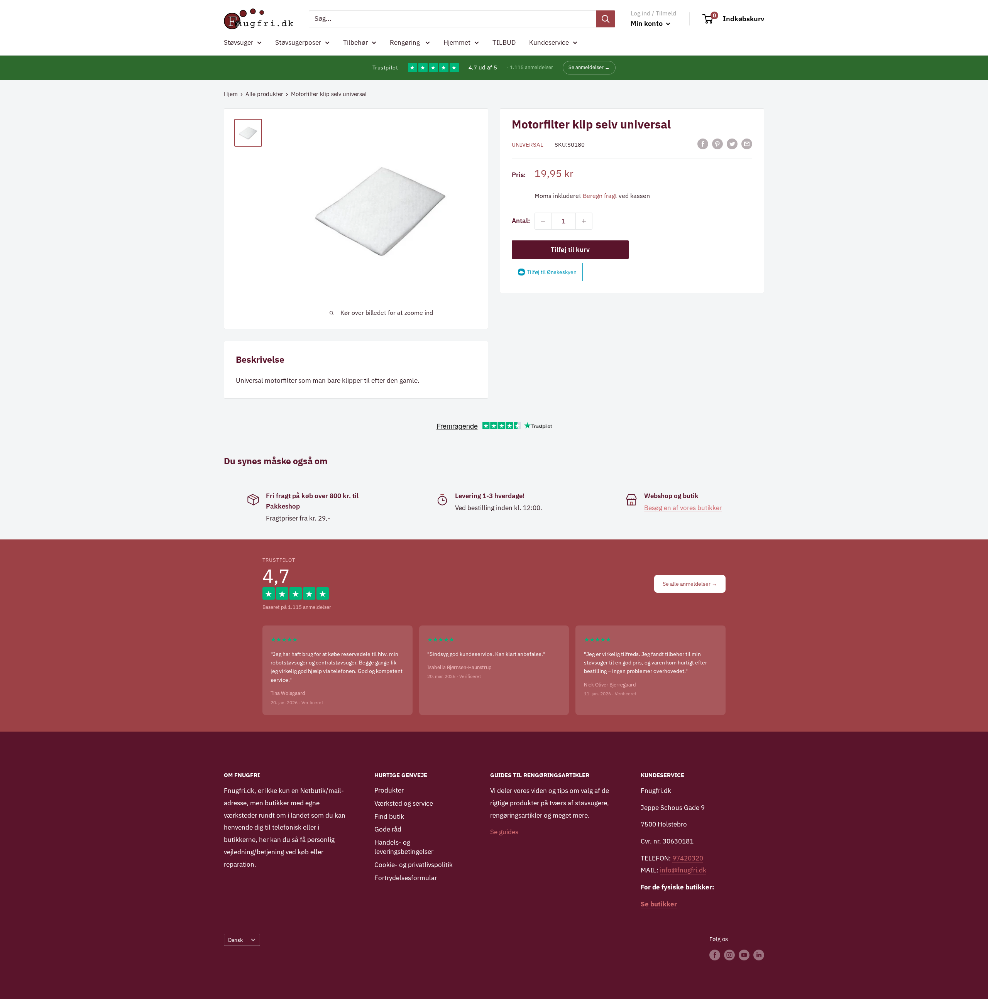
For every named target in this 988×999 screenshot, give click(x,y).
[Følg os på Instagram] (729, 954)
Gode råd (387, 829)
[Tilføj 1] (584, 221)
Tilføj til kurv (570, 249)
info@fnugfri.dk (683, 870)
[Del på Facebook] (702, 144)
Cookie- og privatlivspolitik (413, 864)
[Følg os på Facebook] (714, 954)
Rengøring (405, 42)
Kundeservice (549, 42)
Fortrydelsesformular (405, 878)
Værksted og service (403, 803)
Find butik (389, 816)
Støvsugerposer (298, 42)
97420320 (687, 858)
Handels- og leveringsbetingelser (403, 847)
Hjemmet (456, 42)
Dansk (235, 939)
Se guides (504, 832)
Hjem (231, 94)
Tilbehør (355, 42)
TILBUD (504, 42)
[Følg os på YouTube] (744, 954)
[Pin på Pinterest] (717, 144)
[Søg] (605, 18)
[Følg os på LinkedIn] (758, 954)
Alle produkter (264, 94)
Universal (527, 144)
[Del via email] (746, 144)
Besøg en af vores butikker (683, 508)
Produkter (389, 790)
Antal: (521, 220)
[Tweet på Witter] (732, 144)
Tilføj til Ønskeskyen (552, 272)
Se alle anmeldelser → (690, 583)
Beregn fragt (600, 195)
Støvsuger (238, 42)
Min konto (647, 23)
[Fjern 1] (543, 221)
